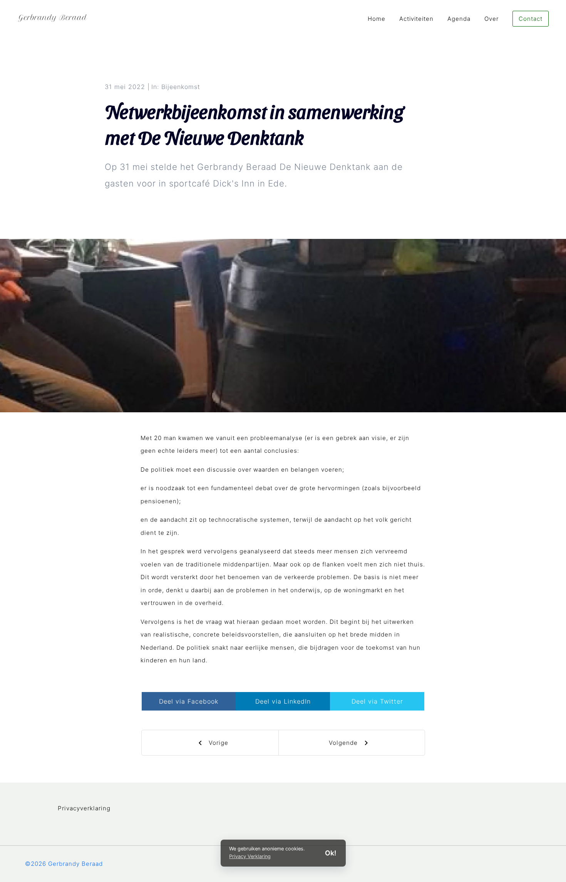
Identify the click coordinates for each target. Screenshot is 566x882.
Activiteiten (416, 18)
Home (376, 18)
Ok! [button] (330, 853)
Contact (531, 18)
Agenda (459, 18)
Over (491, 18)
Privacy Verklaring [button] (250, 856)
